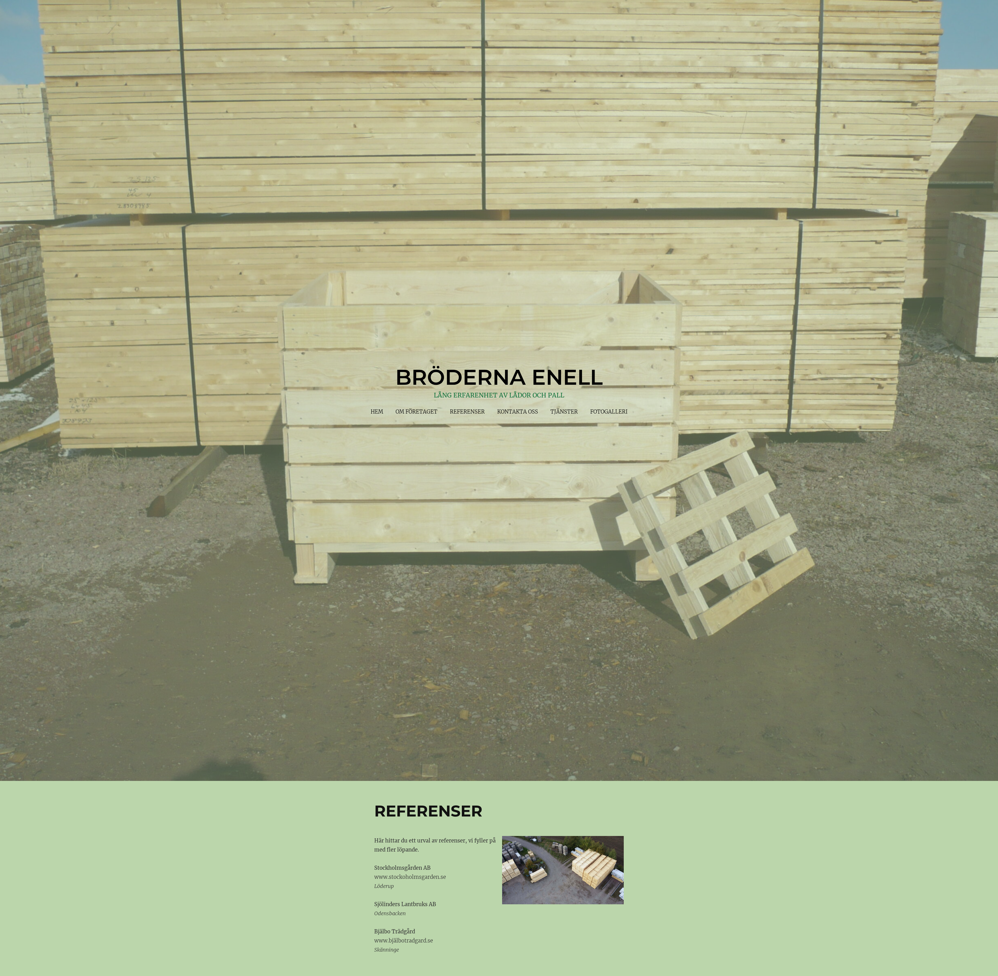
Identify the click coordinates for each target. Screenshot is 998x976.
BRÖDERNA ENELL (499, 377)
